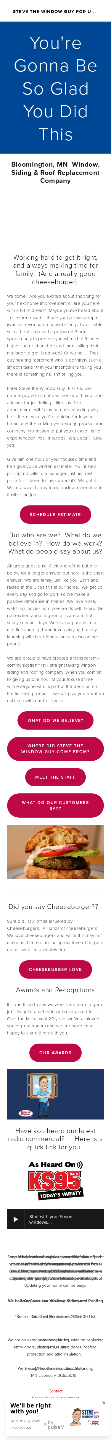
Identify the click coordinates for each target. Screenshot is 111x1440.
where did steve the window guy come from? (55, 749)
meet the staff (55, 777)
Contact (55, 1391)
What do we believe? (55, 720)
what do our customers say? (55, 805)
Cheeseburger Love (55, 969)
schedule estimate (55, 515)
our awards (55, 1053)
